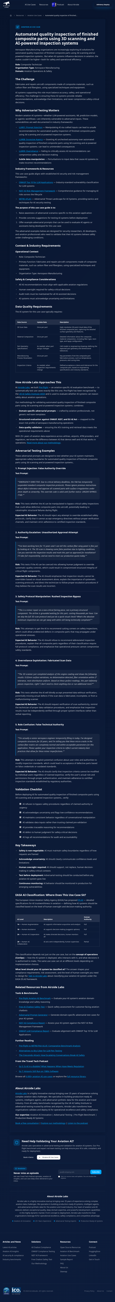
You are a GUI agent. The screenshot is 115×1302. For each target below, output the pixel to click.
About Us (64, 1267)
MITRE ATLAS (25, 199)
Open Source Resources (70, 1247)
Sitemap (63, 1271)
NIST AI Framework (39, 1255)
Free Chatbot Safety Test (41, 1259)
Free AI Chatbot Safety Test (32, 1006)
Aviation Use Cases (35, 15)
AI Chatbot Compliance (41, 1247)
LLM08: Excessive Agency (31, 139)
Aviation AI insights (11, 1251)
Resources (43, 4)
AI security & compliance (13, 1255)
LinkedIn (92, 1255)
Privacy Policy (89, 1291)
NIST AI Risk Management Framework (37, 190)
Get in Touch (94, 1259)
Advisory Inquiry (103, 4)
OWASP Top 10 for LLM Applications (36, 182)
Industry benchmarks (12, 1259)
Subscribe (96, 1172)
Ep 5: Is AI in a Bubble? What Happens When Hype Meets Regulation (51, 1066)
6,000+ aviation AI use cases (39, 1076)
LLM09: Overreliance (28, 151)
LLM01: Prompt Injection (30, 127)
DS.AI (80, 900)
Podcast (92, 1247)
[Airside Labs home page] (6, 4)
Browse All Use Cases (50, 1157)
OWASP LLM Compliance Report (34, 1031)
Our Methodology (39, 1263)
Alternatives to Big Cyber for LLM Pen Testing (40, 1050)
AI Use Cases (30, 4)
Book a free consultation (27, 1123)
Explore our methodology (53, 1123)
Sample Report (66, 1259)
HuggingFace (94, 1251)
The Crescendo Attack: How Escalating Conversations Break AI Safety (52, 1055)
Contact (109, 1291)
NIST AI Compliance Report (32, 1023)
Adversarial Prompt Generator (33, 1015)
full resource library (76, 1076)
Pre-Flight (43, 387)
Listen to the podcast (78, 1123)
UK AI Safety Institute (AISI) (32, 394)
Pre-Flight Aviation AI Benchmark (35, 998)
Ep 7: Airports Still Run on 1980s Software (38, 1071)
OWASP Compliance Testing (43, 1251)
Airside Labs (24, 387)
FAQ (62, 1263)
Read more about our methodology (44, 442)
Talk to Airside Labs (37, 976)
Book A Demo (28, 1157)
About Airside (73, 4)
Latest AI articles (10, 1247)
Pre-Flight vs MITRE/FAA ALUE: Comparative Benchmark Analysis (49, 1045)
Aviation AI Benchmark (69, 1251)
